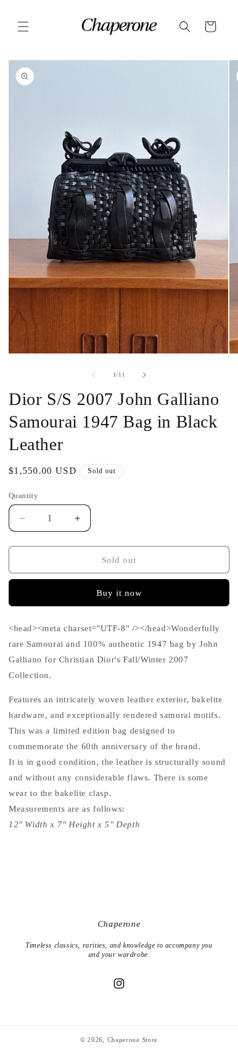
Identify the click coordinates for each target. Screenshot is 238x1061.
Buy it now (119, 593)
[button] (23, 26)
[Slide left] (93, 375)
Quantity (23, 495)
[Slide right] (144, 375)
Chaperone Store (132, 1039)
